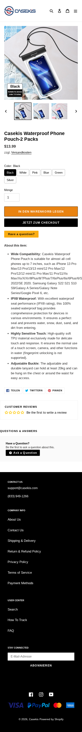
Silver (10, 180)
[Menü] (76, 10)
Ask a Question (25, 452)
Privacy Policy (18, 562)
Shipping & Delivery (22, 541)
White (23, 172)
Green (59, 172)
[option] (23, 111)
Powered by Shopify (51, 719)
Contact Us (16, 530)
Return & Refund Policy (24, 551)
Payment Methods (20, 583)
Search (13, 609)
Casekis (34, 719)
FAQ (11, 631)
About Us (14, 519)
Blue (46, 172)
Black (10, 172)
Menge (8, 190)
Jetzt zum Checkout (41, 222)
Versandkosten (21, 152)
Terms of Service (20, 572)
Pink (35, 172)
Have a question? (21, 234)
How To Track (17, 620)
